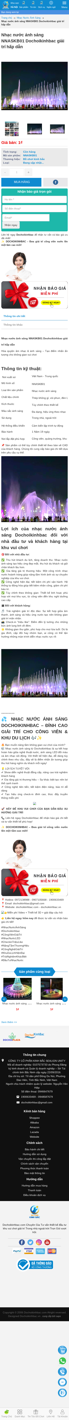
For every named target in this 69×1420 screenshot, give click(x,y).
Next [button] (65, 999)
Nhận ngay (11, 225)
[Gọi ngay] (62, 1372)
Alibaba (34, 1122)
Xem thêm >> (9, 1022)
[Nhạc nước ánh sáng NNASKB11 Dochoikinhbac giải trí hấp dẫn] (17, 989)
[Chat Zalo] (62, 1393)
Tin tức (33, 7)
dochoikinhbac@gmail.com (36, 1102)
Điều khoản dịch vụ (34, 1195)
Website (34, 1136)
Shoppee (34, 1117)
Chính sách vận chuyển (34, 1163)
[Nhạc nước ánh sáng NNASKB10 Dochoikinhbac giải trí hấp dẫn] (52, 989)
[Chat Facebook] (62, 1382)
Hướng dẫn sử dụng (34, 1154)
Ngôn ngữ (51, 7)
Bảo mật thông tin (34, 1173)
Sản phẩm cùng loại (34, 972)
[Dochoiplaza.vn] (12, 1037)
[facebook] (55, 182)
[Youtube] (47, 1242)
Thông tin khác (13, 324)
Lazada (34, 1132)
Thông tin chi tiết (14, 316)
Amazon (34, 1127)
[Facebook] (22, 1242)
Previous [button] (4, 999)
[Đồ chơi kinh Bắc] (35, 1035)
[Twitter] (30, 1242)
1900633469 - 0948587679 (37, 1096)
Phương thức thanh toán (34, 1168)
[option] (11, 129)
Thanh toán (34, 1190)
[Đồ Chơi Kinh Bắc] (5, 5)
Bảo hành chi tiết (34, 1149)
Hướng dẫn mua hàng (34, 1185)
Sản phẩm (23, 7)
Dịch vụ (41, 7)
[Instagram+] (39, 1242)
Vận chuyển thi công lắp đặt (34, 1158)
